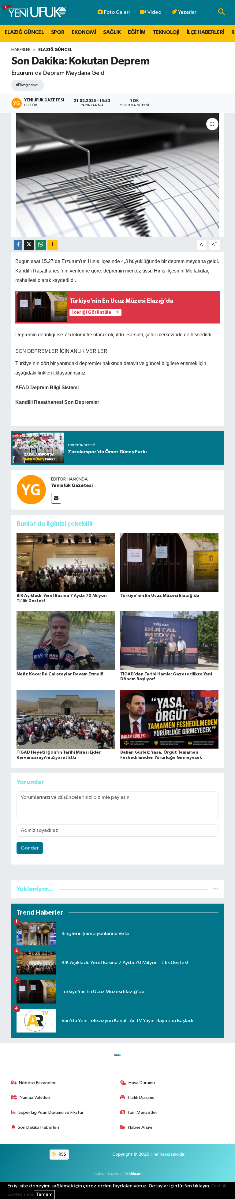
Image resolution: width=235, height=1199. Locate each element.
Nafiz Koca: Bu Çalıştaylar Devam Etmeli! (60, 674)
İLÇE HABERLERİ (205, 32)
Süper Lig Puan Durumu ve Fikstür (51, 1112)
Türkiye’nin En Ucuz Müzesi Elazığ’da (160, 596)
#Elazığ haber (27, 85)
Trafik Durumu (141, 1097)
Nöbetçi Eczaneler (37, 1082)
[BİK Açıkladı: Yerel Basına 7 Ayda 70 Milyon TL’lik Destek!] (66, 562)
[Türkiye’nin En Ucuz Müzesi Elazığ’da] (169, 562)
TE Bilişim (132, 1173)
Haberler (21, 50)
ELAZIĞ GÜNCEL (24, 32)
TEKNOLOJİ (166, 32)
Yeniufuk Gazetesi (72, 485)
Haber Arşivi (140, 1127)
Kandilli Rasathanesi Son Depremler (57, 402)
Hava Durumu (142, 1082)
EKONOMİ (84, 32)
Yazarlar (187, 12)
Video (154, 12)
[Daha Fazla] (52, 245)
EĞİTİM (136, 32)
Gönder (30, 848)
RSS (62, 1154)
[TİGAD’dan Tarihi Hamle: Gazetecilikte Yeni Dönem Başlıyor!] (169, 640)
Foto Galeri (117, 12)
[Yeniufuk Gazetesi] (31, 489)
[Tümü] (215, 889)
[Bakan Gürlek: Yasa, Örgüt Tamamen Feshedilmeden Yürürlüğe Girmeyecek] (169, 719)
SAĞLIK (112, 32)
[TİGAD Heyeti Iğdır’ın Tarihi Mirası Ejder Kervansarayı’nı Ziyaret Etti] (66, 719)
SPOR (58, 32)
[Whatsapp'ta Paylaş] (40, 245)
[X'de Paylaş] (29, 245)
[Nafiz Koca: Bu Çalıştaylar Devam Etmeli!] (66, 640)
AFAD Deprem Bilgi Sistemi (47, 387)
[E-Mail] (56, 499)
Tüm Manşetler (142, 1112)
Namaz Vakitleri (35, 1097)
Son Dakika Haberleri (38, 1127)
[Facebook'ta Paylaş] (18, 245)
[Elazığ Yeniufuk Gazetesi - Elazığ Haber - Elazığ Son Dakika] (34, 12)
